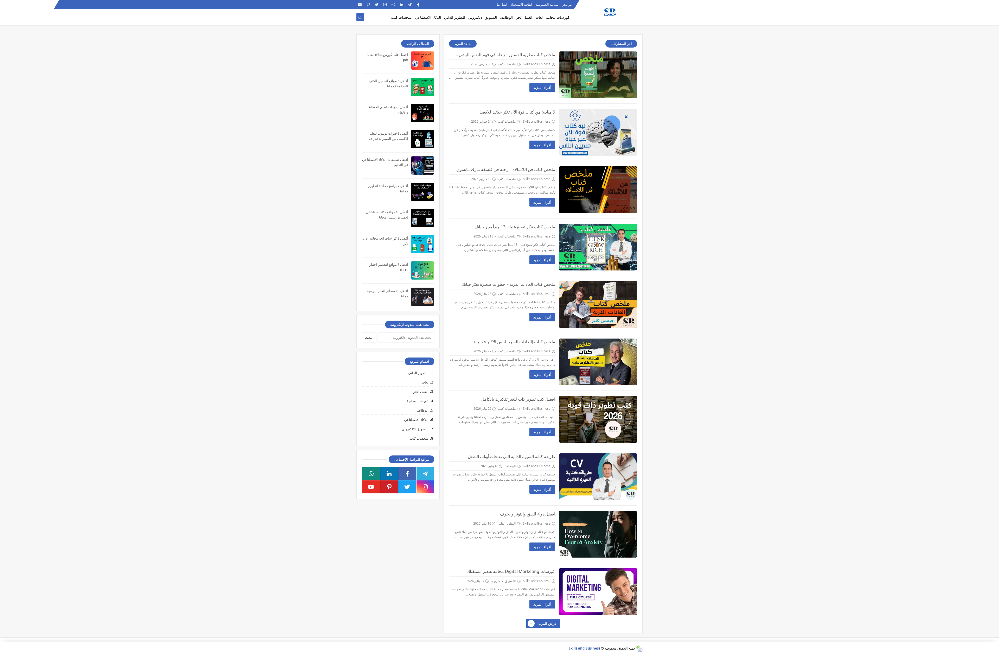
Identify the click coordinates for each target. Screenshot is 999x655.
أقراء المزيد (542, 87)
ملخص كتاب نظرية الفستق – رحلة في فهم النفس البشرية (505, 54)
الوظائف (506, 17)
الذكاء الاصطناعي (428, 17)
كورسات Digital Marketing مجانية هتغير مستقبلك (510, 571)
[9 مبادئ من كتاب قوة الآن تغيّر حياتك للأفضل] (598, 132)
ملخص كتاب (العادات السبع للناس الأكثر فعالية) (514, 342)
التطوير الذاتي (454, 17)
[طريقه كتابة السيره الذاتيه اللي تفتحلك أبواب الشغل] (598, 476)
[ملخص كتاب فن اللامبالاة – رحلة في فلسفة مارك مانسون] (598, 189)
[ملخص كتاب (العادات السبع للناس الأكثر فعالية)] (598, 362)
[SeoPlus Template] (639, 648)
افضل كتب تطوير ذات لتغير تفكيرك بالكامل (518, 399)
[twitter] (376, 4)
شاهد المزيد (462, 43)
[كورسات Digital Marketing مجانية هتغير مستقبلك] (598, 591)
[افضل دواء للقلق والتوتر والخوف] (598, 534)
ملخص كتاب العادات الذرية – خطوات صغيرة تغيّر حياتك (508, 284)
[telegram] (409, 4)
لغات (539, 17)
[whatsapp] (393, 4)
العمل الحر (524, 17)
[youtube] (359, 4)
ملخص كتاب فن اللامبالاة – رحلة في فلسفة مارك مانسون (505, 169)
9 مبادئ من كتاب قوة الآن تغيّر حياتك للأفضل (516, 112)
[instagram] (384, 4)
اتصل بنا (502, 4)
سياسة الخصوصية (546, 4)
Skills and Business (584, 648)
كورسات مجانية (557, 17)
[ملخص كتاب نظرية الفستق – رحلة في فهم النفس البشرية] (598, 74)
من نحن (567, 4)
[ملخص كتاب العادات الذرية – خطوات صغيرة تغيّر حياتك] (598, 304)
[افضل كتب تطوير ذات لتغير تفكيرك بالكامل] (598, 419)
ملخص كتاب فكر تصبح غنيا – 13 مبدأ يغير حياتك (515, 227)
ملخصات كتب (401, 17)
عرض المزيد (547, 623)
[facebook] (418, 4)
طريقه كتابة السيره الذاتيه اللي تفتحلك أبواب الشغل (511, 456)
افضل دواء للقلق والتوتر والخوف (527, 514)
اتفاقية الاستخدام (521, 4)
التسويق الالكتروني (482, 17)
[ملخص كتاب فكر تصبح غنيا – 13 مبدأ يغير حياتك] (598, 247)
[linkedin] (401, 4)
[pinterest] (368, 4)
